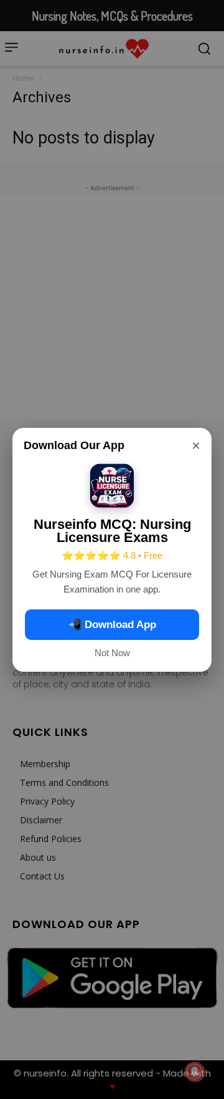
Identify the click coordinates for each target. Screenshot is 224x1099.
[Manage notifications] (195, 1072)
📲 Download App (112, 625)
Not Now (112, 652)
